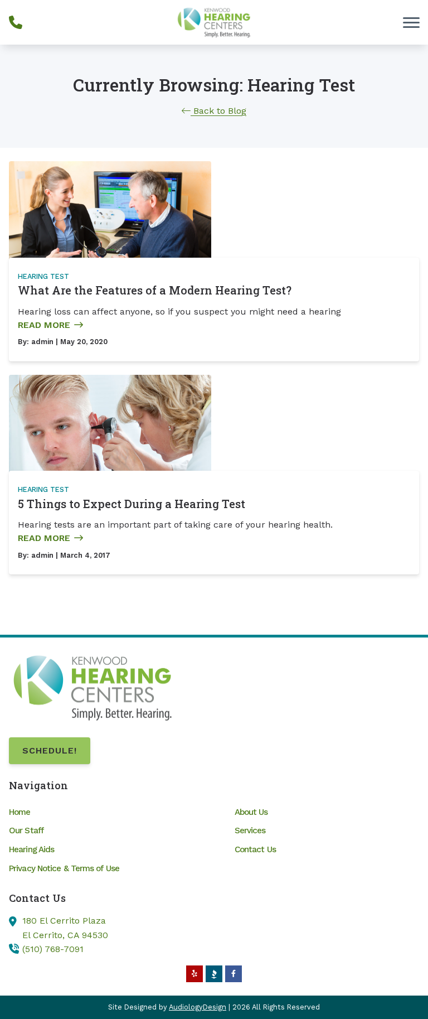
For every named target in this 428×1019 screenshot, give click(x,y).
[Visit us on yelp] (194, 973)
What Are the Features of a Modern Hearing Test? (154, 290)
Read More (44, 325)
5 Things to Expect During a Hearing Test (131, 503)
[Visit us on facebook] (233, 973)
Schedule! (49, 750)
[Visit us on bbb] (214, 973)
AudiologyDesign (197, 1007)
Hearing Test (43, 276)
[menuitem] (101, 811)
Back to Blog (218, 110)
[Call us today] (15, 22)
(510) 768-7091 (53, 949)
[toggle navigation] (411, 22)
